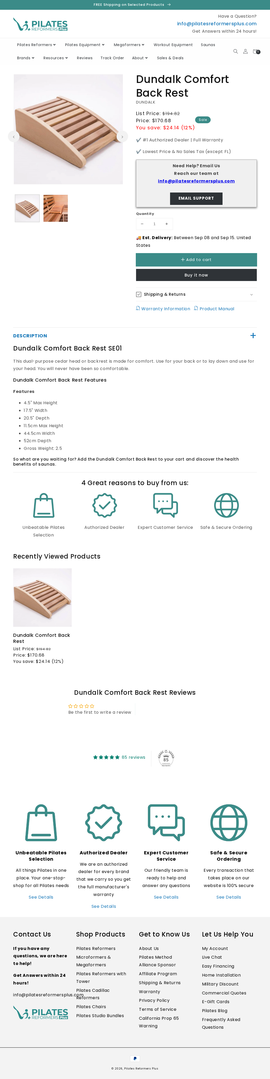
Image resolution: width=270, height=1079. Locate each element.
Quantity (145, 213)
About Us (149, 948)
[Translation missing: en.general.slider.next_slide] (122, 136)
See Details (41, 897)
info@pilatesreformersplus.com (217, 23)
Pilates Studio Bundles (100, 1016)
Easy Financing (218, 966)
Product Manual (216, 309)
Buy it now (196, 275)
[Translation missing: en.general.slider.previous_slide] (14, 136)
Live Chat (212, 957)
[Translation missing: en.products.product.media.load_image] (27, 208)
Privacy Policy (154, 1000)
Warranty (149, 992)
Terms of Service (158, 1009)
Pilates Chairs (91, 1007)
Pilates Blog (215, 1011)
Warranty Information (165, 309)
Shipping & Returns (160, 983)
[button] (235, 51)
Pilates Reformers (96, 948)
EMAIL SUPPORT (196, 198)
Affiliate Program (158, 974)
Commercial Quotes (224, 993)
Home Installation (221, 975)
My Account (215, 948)
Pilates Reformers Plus (141, 1069)
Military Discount (220, 984)
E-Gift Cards (216, 1002)
